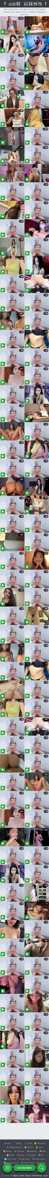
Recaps (28, 1176)
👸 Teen (39, 1147)
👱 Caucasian (39, 1143)
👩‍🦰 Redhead (32, 1151)
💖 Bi (40, 1155)
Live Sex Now (24, 1167)
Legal (46, 1176)
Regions (16, 1176)
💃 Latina (28, 1143)
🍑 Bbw (42, 1151)
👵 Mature (28, 1147)
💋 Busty (20, 1155)
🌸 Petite (10, 1155)
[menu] (7, 1168)
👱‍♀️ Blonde (7, 1151)
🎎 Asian (7, 1143)
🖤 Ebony (17, 1143)
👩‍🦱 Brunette (19, 1151)
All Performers (37, 1176)
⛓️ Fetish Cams (27, 1163)
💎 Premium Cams (11, 1163)
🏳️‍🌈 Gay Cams (24, 1159)
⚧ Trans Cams (38, 1159)
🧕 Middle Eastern (14, 1147)
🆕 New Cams (10, 1159)
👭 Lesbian (31, 1155)
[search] (41, 1168)
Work (22, 1176)
